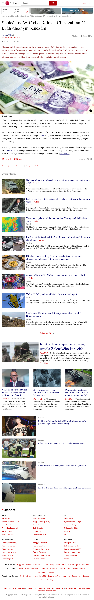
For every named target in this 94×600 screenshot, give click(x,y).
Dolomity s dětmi (39, 559)
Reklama (21, 588)
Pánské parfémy (52, 580)
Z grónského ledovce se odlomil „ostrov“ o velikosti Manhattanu (46, 392)
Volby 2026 (6, 518)
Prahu (42, 135)
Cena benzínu (61, 565)
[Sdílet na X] (91, 159)
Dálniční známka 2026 (72, 546)
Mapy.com (21, 565)
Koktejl (28, 262)
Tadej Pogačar (38, 528)
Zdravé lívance (7, 549)
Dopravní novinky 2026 (72, 549)
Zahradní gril (42, 572)
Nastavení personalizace (47, 591)
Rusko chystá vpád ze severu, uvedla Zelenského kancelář (62, 346)
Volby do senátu (7, 531)
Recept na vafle (7, 555)
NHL (65, 534)
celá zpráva (64, 153)
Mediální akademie (46, 588)
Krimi (28, 186)
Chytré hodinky (39, 580)
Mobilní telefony (26, 576)
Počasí (28, 224)
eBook (76, 36)
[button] (47, 87)
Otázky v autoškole (71, 555)
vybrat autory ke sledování (10, 37)
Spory (28, 166)
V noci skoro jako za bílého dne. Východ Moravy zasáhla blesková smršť (56, 219)
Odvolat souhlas (84, 588)
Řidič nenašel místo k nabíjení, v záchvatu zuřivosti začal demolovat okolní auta (58, 238)
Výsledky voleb (7, 525)
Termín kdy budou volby (10, 528)
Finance (21, 166)
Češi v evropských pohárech (78, 565)
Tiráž (35, 588)
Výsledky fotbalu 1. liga (72, 522)
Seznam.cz (86, 3)
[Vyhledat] (53, 3)
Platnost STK (69, 559)
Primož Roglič (38, 531)
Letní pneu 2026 (70, 543)
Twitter (14, 588)
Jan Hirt (36, 525)
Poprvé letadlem (39, 546)
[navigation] (3, 3)
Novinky (4, 35)
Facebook (6, 588)
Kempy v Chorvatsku (40, 543)
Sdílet (85, 36)
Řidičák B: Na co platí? (72, 552)
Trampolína (44, 568)
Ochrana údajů (70, 588)
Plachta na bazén (31, 568)
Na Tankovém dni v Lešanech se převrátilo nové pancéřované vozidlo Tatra (58, 181)
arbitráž (9, 150)
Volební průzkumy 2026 (10, 522)
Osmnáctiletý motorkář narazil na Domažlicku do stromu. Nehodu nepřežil (77, 392)
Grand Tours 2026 (39, 534)
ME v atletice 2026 (71, 528)
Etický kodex (59, 588)
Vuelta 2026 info (39, 518)
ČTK (9, 35)
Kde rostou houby (47, 565)
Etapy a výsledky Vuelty (41, 522)
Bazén (21, 568)
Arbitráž (35, 166)
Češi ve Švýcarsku (39, 552)
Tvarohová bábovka (9, 552)
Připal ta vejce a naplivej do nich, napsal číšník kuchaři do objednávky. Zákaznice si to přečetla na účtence (53, 257)
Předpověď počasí (33, 565)
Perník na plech (7, 559)
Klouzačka (62, 568)
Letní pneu (66, 576)
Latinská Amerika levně (41, 555)
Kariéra (29, 588)
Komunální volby (8, 534)
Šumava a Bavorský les (41, 549)
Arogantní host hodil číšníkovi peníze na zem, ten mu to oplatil (55, 275)
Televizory (86, 576)
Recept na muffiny (8, 546)
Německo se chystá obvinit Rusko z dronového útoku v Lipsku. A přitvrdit (14, 392)
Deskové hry (76, 576)
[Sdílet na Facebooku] (87, 159)
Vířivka (51, 572)
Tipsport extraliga (70, 525)
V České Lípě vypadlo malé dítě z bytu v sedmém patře (52, 294)
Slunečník (53, 568)
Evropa (28, 319)
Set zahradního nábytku (76, 568)
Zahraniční (29, 205)
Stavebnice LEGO (39, 576)
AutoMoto (29, 243)
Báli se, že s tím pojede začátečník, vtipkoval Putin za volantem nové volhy (58, 200)
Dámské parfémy (54, 576)
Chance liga (68, 518)
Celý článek (44, 363)
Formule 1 (68, 531)
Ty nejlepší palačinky (9, 543)
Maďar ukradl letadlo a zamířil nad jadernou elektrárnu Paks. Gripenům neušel (54, 314)
